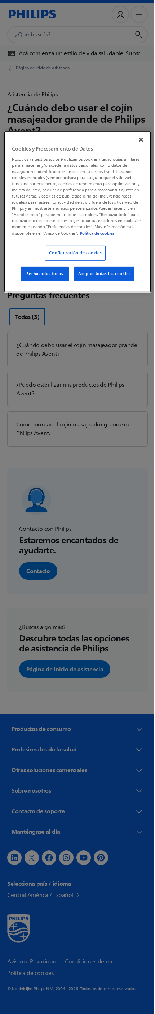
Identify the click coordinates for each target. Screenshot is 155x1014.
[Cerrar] (136, 139)
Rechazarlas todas (42, 279)
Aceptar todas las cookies (102, 279)
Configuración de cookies (72, 258)
